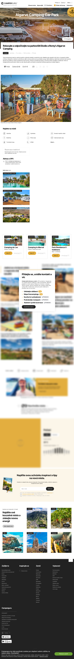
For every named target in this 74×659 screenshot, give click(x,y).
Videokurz (69, 5)
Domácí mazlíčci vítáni (58, 577)
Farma (3, 581)
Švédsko (38, 594)
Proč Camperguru (6, 625)
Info (9, 39)
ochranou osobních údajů (28, 494)
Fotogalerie (68, 39)
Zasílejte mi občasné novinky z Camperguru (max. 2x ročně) (35, 495)
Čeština (63, 2)
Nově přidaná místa (6, 570)
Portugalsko (32, 18)
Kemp (3, 573)
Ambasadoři (4, 613)
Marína (3, 590)
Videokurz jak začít (6, 621)
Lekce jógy (55, 589)
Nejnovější (40, 5)
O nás (3, 627)
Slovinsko (38, 577)
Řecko (37, 596)
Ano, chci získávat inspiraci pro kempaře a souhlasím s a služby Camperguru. (37, 493)
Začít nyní (50, 488)
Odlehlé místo (56, 583)
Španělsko (38, 581)
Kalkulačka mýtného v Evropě (8, 615)
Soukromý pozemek (6, 587)
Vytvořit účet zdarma (28, 306)
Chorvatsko (38, 572)
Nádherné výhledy (57, 587)
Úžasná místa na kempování (8, 572)
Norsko (37, 592)
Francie (37, 585)
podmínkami (50, 492)
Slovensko (38, 575)
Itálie (37, 579)
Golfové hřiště (5, 592)
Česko (37, 570)
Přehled (4, 39)
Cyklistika (11, 53)
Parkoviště (4, 575)
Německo (38, 590)
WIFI (54, 575)
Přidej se (57, 2)
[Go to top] (71, 559)
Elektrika (54, 573)
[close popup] (66, 626)
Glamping (4, 579)
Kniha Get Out (5, 623)
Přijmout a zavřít (63, 654)
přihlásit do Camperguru (14, 161)
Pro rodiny (18, 53)
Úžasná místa (32, 5)
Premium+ (49, 5)
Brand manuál (5, 628)
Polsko (37, 589)
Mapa (12, 39)
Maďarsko (38, 587)
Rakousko (38, 573)
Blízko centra (55, 585)
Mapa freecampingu (6, 617)
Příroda (34, 53)
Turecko (38, 600)
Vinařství (4, 589)
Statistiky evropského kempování (9, 619)
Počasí (18, 39)
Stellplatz (4, 577)
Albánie (37, 598)
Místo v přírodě (5, 585)
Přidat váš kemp (60, 5)
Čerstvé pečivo (56, 570)
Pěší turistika (26, 53)
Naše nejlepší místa (8, 526)
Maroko (37, 602)
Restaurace (4, 583)
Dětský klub (55, 579)
